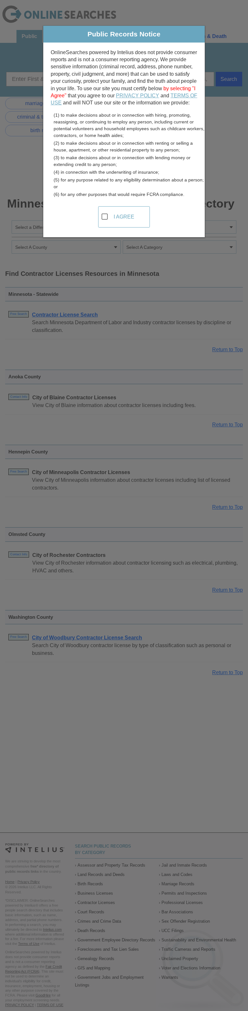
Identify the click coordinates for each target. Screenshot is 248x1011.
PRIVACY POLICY (137, 95)
